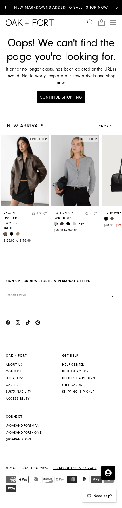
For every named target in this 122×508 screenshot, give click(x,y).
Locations (15, 378)
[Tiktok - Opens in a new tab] (28, 323)
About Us (14, 364)
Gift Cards (72, 385)
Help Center (73, 364)
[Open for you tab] (108, 473)
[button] (116, 7)
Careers (13, 385)
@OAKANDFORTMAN (22, 426)
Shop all (107, 126)
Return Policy (75, 371)
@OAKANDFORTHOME (24, 432)
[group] (25, 190)
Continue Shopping (61, 97)
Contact (13, 371)
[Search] (90, 22)
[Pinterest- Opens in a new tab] (37, 323)
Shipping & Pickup (78, 392)
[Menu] (113, 22)
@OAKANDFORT (18, 439)
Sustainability (18, 392)
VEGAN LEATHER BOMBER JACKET (10, 220)
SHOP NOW (97, 7)
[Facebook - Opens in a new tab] (8, 323)
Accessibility (18, 398)
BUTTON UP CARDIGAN (63, 215)
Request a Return (78, 378)
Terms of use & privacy (74, 468)
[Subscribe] (112, 296)
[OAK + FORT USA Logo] (30, 22)
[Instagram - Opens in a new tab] (18, 323)
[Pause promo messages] (6, 7)
